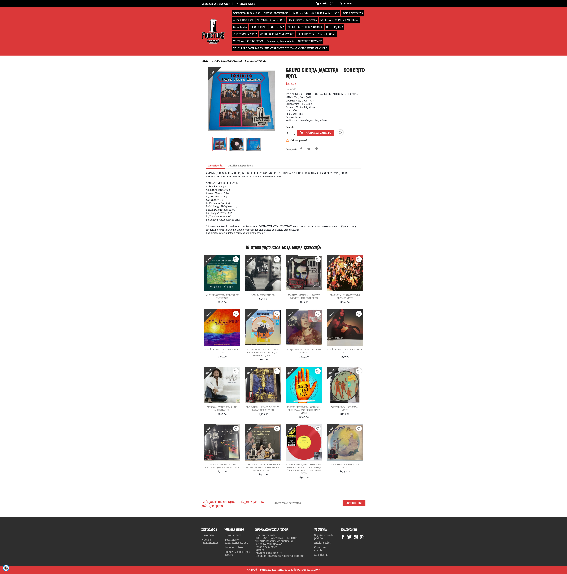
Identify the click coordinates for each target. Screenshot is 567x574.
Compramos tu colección (246, 13)
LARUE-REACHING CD (263, 295)
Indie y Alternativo (352, 13)
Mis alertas (321, 554)
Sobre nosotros (234, 547)
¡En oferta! (208, 535)
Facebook (345, 537)
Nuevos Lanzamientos (276, 13)
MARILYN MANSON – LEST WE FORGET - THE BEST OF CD (304, 296)
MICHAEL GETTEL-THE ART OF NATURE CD (222, 296)
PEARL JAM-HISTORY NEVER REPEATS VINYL (345, 296)
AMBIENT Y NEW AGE (310, 41)
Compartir (301, 149)
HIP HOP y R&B (334, 27)
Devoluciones (233, 535)
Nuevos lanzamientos (210, 541)
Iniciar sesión (322, 542)
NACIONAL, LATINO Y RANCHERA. (339, 20)
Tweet (309, 149)
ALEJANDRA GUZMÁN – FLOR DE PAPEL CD (304, 351)
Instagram (365, 537)
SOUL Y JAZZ (277, 27)
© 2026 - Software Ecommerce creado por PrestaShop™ (283, 569)
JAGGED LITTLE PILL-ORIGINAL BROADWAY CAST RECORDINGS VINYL (304, 410)
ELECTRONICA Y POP (245, 34)
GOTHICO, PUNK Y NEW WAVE (277, 34)
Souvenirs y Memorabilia (280, 41)
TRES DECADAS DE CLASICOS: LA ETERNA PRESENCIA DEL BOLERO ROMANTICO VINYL (263, 467)
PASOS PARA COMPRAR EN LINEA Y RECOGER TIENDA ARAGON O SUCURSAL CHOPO (280, 48)
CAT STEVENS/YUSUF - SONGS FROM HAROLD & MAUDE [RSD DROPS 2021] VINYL (263, 352)
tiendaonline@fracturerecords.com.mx (279, 555)
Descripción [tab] (215, 165)
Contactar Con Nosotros (216, 4)
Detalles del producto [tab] (240, 165)
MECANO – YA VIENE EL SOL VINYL (345, 466)
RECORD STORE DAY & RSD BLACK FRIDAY (315, 13)
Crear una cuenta (320, 549)
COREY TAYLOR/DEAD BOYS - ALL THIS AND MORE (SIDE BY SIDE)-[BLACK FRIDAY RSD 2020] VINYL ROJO (304, 469)
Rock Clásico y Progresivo (302, 20)
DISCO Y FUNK (258, 27)
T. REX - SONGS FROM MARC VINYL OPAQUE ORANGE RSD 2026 (222, 466)
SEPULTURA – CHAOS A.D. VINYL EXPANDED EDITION (263, 408)
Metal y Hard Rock (243, 20)
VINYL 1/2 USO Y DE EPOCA (248, 41)
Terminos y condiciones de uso (236, 541)
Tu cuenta (320, 529)
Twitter (351, 537)
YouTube (358, 537)
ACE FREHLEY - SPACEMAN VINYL (345, 408)
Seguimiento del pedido (324, 537)
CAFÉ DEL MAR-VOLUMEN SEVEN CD (345, 351)
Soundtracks (240, 27)
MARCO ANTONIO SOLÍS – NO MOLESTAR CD (222, 408)
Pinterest (316, 149)
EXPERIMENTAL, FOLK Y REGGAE (316, 34)
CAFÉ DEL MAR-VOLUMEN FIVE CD (222, 351)
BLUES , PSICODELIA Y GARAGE (304, 27)
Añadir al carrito (315, 133)
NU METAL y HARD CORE (271, 20)
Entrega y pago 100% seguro (238, 553)
